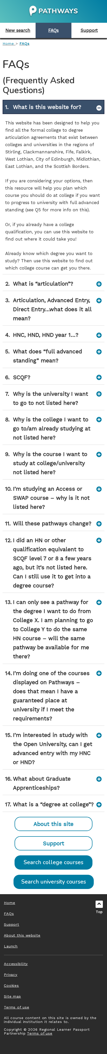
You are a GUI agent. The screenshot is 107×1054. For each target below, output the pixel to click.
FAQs (24, 43)
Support (53, 843)
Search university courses (53, 882)
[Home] (53, 11)
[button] (18, 30)
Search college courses (53, 862)
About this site (53, 824)
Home (8, 43)
